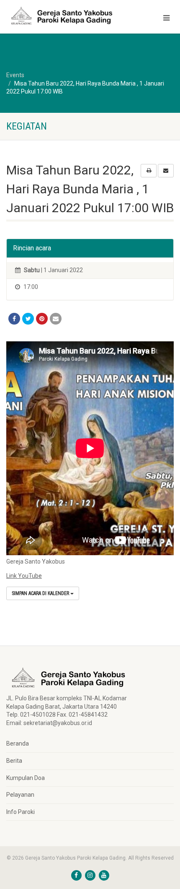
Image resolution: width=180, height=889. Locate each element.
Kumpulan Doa (25, 778)
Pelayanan (20, 794)
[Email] (56, 319)
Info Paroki (20, 811)
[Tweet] (28, 319)
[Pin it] (42, 319)
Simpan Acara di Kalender (41, 593)
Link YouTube (24, 575)
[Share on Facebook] (14, 319)
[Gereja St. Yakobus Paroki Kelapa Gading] (60, 15)
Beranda (17, 743)
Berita (14, 760)
